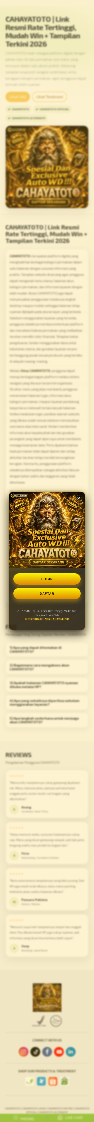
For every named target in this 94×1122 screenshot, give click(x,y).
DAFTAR (47, 593)
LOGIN (47, 579)
